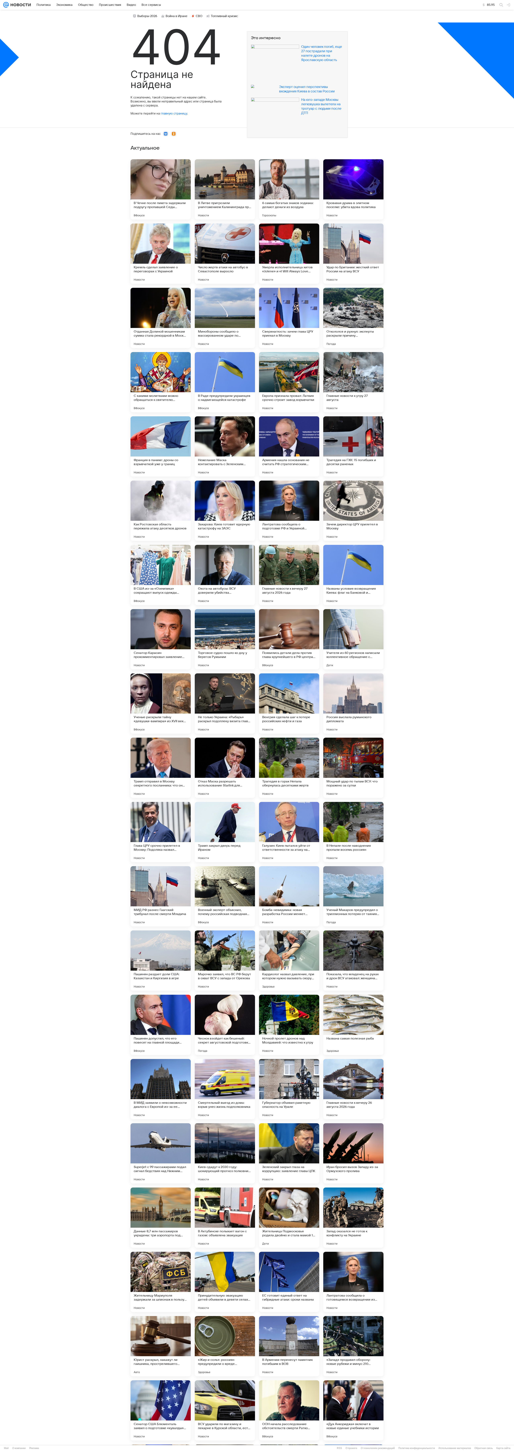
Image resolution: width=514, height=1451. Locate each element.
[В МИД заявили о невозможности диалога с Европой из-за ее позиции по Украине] (161, 1089)
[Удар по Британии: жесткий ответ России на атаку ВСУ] (353, 254)
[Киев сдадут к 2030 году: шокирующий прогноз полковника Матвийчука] (225, 1153)
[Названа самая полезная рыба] (353, 1025)
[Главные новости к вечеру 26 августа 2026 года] (353, 1089)
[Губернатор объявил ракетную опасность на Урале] (289, 1089)
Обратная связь (483, 1448)
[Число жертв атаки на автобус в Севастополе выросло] (225, 254)
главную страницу (174, 113)
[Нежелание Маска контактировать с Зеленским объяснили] (225, 446)
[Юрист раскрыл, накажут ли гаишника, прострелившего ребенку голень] (161, 1346)
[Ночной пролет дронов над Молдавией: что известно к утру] (289, 1025)
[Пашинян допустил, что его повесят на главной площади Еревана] (161, 1025)
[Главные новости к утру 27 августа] (353, 382)
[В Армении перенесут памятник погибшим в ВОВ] (289, 1346)
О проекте (351, 1448)
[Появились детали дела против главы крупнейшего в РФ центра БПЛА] (289, 639)
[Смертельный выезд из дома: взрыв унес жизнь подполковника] (225, 1089)
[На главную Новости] (20, 5)
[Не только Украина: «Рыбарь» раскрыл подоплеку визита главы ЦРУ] (225, 703)
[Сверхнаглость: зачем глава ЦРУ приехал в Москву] (289, 318)
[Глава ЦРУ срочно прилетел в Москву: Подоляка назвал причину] (161, 832)
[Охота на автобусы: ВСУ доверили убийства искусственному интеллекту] (225, 575)
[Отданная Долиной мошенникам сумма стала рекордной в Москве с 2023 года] (161, 318)
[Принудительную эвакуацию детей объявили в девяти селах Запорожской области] (225, 1282)
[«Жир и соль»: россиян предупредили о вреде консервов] (225, 1346)
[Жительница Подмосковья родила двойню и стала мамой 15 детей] (289, 1218)
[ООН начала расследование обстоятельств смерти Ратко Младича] (289, 1410)
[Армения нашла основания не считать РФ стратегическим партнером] (289, 446)
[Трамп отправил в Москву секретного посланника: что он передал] (161, 768)
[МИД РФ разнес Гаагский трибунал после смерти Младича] (161, 896)
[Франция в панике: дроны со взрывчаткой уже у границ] (161, 446)
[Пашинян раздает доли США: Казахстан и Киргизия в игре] (161, 960)
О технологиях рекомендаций (378, 1448)
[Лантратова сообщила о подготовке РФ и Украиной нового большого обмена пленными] (289, 511)
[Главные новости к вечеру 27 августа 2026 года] (289, 575)
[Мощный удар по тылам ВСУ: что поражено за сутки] (353, 768)
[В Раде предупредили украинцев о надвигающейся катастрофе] (225, 382)
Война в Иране (176, 16)
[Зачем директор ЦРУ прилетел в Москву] (353, 511)
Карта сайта (503, 1448)
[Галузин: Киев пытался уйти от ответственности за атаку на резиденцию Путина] (289, 832)
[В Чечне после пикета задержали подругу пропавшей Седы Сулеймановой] (161, 189)
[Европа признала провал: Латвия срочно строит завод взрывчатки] (289, 382)
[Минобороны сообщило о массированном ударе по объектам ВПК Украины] (225, 318)
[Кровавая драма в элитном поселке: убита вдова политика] (353, 189)
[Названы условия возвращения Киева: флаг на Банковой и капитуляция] (353, 575)
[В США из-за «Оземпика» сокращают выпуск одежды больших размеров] (161, 575)
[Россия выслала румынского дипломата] (353, 703)
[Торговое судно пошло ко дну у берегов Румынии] (225, 639)
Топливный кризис (224, 16)
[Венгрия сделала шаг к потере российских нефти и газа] (289, 703)
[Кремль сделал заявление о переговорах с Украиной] (161, 254)
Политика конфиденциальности (416, 1448)
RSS (339, 1448)
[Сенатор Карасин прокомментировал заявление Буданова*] (161, 639)
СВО (199, 16)
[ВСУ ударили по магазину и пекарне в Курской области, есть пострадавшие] (225, 1410)
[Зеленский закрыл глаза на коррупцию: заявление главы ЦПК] (289, 1153)
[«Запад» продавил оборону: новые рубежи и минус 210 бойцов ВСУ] (353, 1346)
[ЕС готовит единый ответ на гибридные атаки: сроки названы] (289, 1282)
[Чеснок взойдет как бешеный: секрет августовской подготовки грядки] (225, 1025)
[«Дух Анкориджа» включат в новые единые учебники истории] (353, 1410)
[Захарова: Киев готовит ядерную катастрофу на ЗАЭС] (225, 511)
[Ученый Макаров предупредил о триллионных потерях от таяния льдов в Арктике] (353, 896)
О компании (19, 1448)
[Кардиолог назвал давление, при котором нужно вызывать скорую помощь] (289, 960)
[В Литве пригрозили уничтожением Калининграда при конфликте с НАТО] (225, 189)
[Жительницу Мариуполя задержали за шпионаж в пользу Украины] (161, 1282)
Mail (6, 1448)
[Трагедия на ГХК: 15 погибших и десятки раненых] (353, 446)
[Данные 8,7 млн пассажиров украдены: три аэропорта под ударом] (161, 1218)
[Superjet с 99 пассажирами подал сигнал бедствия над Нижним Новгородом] (161, 1153)
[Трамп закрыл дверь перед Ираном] (225, 832)
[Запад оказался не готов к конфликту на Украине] (353, 1218)
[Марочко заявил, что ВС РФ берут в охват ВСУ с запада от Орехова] (225, 960)
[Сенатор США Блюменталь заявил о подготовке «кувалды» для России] (161, 1410)
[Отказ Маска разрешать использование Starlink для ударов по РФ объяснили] (225, 768)
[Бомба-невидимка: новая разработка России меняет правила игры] (289, 896)
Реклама (34, 1448)
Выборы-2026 (147, 16)
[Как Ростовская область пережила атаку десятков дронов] (161, 511)
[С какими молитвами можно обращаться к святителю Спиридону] (161, 382)
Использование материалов (455, 1448)
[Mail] (6, 5)
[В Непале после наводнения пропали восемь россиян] (353, 832)
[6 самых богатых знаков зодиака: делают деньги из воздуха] (289, 189)
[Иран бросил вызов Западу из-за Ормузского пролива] (353, 1153)
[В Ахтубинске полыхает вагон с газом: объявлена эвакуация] (225, 1218)
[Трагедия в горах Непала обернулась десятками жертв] (289, 768)
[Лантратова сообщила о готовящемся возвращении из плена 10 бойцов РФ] (353, 1282)
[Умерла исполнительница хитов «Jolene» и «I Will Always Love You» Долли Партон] (289, 254)
